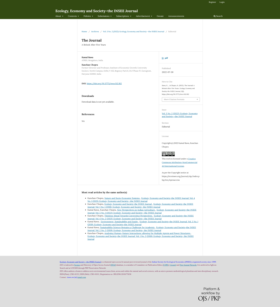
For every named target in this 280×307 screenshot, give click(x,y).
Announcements (176, 16)
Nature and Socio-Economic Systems (122, 198)
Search (219, 16)
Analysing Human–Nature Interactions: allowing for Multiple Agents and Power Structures (147, 233)
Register (212, 2)
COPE (165, 265)
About (58, 16)
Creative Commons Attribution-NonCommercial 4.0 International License (179, 162)
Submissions (104, 16)
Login (222, 2)
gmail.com (82, 277)
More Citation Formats (174, 99)
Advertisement (143, 16)
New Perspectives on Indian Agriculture (136, 210)
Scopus (77, 265)
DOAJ (113, 265)
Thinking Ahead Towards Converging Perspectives (128, 215)
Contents (72, 16)
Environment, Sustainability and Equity (119, 221)
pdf (166, 58)
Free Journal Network (188, 265)
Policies (87, 16)
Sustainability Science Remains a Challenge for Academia (127, 227)
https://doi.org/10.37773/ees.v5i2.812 (104, 83)
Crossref (173, 265)
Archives (95, 31)
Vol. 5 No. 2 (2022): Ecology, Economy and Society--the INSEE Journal (133, 31)
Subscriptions (123, 16)
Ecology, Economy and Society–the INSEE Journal (96, 11)
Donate (160, 16)
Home (84, 31)
